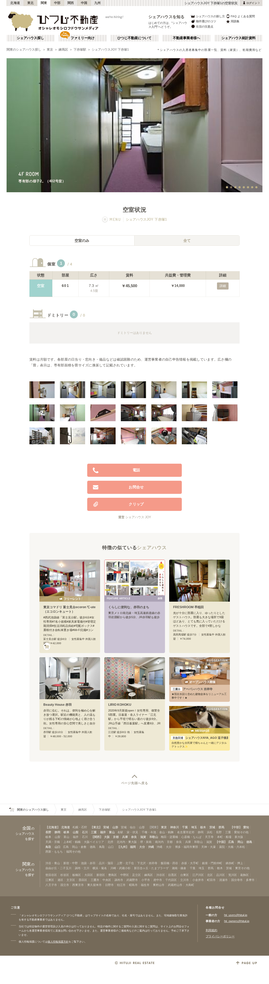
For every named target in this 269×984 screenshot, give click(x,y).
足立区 (136, 874)
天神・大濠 (208, 846)
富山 (112, 832)
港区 (60, 879)
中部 (57, 3)
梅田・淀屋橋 (169, 836)
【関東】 (154, 827)
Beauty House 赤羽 (57, 705)
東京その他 (242, 868)
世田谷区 (51, 874)
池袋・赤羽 (88, 863)
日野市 (109, 884)
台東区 (184, 874)
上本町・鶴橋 (72, 841)
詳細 (223, 286)
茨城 (212, 827)
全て (187, 240)
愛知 (246, 827)
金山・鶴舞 (166, 832)
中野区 (124, 874)
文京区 (70, 879)
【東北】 (96, 827)
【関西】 (97, 836)
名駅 (120, 832)
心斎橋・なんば (191, 836)
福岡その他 (73, 851)
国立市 (64, 884)
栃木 (203, 827)
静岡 (57, 832)
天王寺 (209, 836)
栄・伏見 (132, 832)
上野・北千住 (125, 863)
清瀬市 (223, 879)
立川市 (184, 879)
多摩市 (250, 879)
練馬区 (63, 49)
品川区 (220, 874)
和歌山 (153, 836)
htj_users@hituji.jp (235, 915)
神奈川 (174, 827)
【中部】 (236, 827)
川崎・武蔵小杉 (120, 868)
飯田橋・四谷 (169, 863)
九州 (97, 3)
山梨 (76, 832)
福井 (103, 832)
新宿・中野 (70, 863)
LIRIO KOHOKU (119, 705)
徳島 (249, 841)
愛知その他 (241, 832)
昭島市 (133, 884)
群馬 (221, 827)
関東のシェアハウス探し (24, 49)
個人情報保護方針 (58, 941)
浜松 (210, 832)
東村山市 (158, 884)
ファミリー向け (83, 38)
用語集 (235, 21)
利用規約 (211, 930)
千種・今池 (149, 832)
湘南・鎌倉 (179, 868)
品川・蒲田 (106, 863)
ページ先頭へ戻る (134, 783)
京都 (116, 836)
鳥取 (48, 846)
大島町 (189, 884)
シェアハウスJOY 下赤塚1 (110, 49)
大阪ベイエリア (94, 841)
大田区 (88, 874)
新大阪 (239, 836)
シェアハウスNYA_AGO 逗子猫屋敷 (200, 737)
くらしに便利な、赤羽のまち (128, 607)
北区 (210, 874)
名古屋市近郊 (185, 832)
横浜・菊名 (99, 868)
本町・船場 (224, 836)
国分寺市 (237, 879)
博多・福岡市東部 (186, 846)
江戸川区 (198, 874)
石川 (85, 832)
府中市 (157, 879)
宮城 (106, 827)
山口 (57, 846)
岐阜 (66, 832)
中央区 (106, 879)
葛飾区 (244, 874)
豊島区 (112, 874)
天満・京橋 (52, 841)
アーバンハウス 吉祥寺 (193, 689)
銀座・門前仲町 (212, 863)
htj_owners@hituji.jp (236, 921)
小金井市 (198, 879)
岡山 (240, 841)
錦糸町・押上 (234, 863)
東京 (50, 49)
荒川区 (232, 874)
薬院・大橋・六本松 (232, 846)
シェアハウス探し (30, 38)
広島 (231, 841)
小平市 (145, 879)
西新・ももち (54, 851)
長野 (48, 832)
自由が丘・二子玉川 (58, 868)
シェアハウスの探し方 (210, 16)
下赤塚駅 (80, 49)
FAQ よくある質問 (243, 16)
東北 (30, 3)
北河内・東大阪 (127, 841)
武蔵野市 (132, 879)
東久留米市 (94, 884)
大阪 (107, 836)
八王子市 (51, 884)
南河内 (159, 841)
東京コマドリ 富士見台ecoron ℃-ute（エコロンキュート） (69, 609)
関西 (71, 3)
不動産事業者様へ (186, 38)
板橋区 (76, 874)
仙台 (133, 827)
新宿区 (100, 874)
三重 (94, 832)
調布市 (119, 879)
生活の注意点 (204, 26)
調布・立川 (82, 868)
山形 (115, 827)
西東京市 (78, 884)
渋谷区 (160, 874)
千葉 (185, 827)
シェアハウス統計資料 (238, 38)
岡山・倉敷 (79, 846)
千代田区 (171, 879)
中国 (84, 3)
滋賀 (143, 836)
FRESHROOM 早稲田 (188, 607)
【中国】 (221, 841)
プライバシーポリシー (220, 936)
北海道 (15, 3)
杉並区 (64, 874)
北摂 (110, 841)
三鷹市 (95, 879)
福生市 (145, 884)
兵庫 (125, 836)
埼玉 (194, 827)
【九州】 (123, 846)
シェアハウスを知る (166, 16)
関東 (44, 3)
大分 (142, 846)
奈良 (134, 836)
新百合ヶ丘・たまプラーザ (151, 868)
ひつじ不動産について (134, 38)
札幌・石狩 (80, 827)
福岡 (133, 846)
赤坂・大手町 (190, 863)
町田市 (211, 879)
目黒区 (172, 874)
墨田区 (83, 879)
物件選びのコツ (206, 21)
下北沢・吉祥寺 (147, 863)
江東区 (49, 879)
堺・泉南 (146, 841)
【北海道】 (52, 827)
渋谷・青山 (52, 863)
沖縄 (151, 846)
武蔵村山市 (175, 884)
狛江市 (121, 884)
